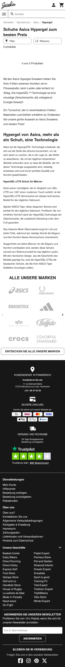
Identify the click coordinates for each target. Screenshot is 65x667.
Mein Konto (9, 485)
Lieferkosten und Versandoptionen (23, 536)
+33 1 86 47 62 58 (32, 390)
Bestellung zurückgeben (33, 441)
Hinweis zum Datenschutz (18, 540)
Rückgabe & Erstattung (16, 524)
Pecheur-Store (42, 557)
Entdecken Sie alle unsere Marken (32, 351)
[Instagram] (28, 661)
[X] (44, 661)
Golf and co (9, 581)
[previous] (2, 314)
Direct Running (11, 561)
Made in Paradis (12, 597)
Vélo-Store (40, 597)
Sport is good (42, 577)
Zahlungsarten (11, 532)
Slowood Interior (43, 565)
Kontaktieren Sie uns (32, 380)
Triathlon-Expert (43, 589)
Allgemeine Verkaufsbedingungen (23, 520)
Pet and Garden (43, 561)
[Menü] (4, 14)
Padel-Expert (41, 553)
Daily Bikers (10, 557)
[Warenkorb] (61, 5)
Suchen (19, 14)
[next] (62, 314)
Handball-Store (12, 585)
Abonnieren (32, 638)
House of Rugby (12, 589)
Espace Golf (10, 569)
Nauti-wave (9, 601)
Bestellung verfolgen (15, 493)
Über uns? (9, 512)
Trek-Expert (40, 585)
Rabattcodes (10, 501)
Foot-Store (9, 573)
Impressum (9, 528)
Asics (36, 22)
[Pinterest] (36, 661)
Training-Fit (40, 581)
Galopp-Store (10, 577)
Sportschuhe (23, 22)
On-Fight (8, 605)
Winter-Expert (42, 601)
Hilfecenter (9, 489)
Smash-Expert (42, 569)
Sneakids (39, 573)
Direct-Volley (10, 565)
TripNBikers (41, 593)
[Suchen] (12, 14)
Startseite (8, 22)
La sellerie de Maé (13, 593)
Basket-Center (11, 553)
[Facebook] (20, 661)
